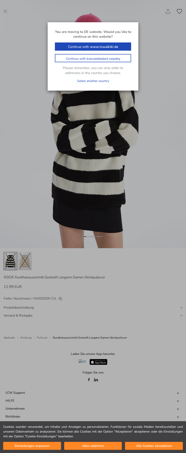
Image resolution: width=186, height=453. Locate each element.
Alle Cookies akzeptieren (154, 446)
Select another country (93, 81)
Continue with (93, 47)
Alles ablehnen (93, 446)
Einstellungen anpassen (32, 446)
